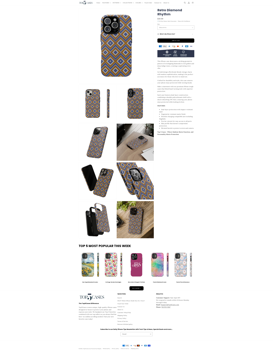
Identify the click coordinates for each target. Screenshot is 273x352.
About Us (120, 309)
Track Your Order (122, 303)
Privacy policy (115, 348)
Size (158, 24)
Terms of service (125, 348)
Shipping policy (135, 348)
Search (119, 298)
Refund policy (106, 348)
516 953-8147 (165, 307)
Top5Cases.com (87, 348)
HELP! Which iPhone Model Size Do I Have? (131, 301)
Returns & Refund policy (125, 324)
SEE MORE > (136, 288)
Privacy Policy (121, 318)
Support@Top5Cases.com (170, 305)
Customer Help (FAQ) (124, 312)
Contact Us (120, 306)
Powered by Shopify (96, 348)
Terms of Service (122, 321)
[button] (106, 3)
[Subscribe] (150, 334)
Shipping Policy (122, 315)
